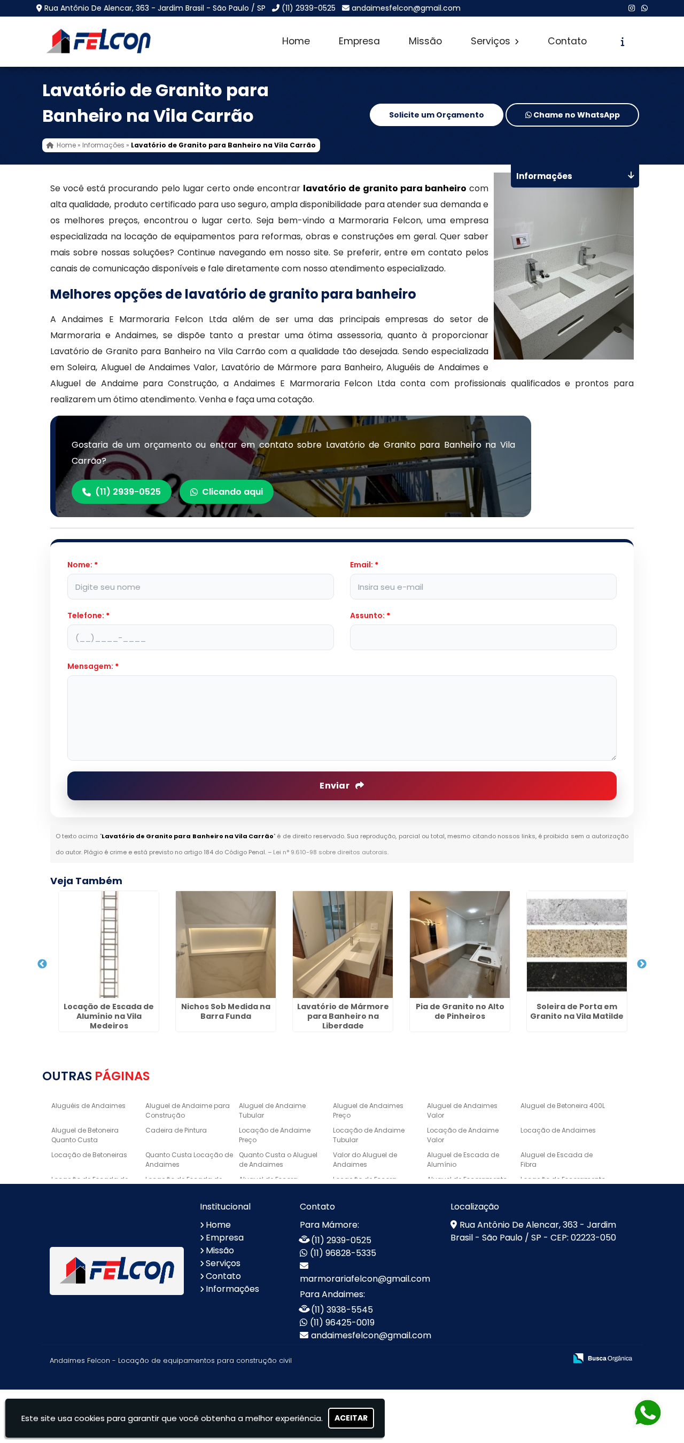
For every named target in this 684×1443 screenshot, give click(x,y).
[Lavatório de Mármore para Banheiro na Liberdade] (343, 944)
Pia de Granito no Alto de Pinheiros (460, 1011)
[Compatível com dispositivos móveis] (553, 1359)
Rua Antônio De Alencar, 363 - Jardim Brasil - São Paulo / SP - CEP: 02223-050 (533, 1231)
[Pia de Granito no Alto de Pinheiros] (460, 944)
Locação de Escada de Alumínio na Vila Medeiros (109, 1016)
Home (296, 41)
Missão (425, 41)
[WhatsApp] (644, 8)
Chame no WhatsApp (576, 115)
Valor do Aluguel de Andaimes (365, 1159)
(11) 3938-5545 (342, 1310)
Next (641, 964)
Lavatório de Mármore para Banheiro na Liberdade (343, 1016)
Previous (42, 964)
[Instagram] (631, 8)
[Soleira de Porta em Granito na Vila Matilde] (577, 944)
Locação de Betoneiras (89, 1154)
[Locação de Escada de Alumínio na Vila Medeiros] (109, 944)
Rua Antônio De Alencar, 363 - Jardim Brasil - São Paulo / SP (155, 8)
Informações (232, 1289)
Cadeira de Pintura (176, 1130)
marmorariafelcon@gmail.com (365, 1279)
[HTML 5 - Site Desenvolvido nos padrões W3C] (479, 1359)
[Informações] (623, 42)
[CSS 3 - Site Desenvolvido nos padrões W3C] (516, 1359)
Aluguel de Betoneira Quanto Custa (85, 1135)
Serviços (492, 41)
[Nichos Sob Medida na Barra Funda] (226, 944)
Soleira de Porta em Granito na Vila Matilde (577, 1011)
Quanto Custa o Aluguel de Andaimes (278, 1159)
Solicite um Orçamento (436, 115)
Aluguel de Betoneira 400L (562, 1105)
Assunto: (370, 615)
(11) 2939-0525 (309, 8)
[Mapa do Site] (451, 1359)
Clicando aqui (232, 492)
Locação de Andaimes (558, 1130)
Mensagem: (93, 666)
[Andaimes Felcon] (117, 1271)
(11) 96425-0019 (342, 1322)
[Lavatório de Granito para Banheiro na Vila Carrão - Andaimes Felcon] (98, 42)
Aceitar (351, 1418)
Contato (567, 41)
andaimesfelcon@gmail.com (406, 8)
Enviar (335, 785)
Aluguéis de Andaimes (88, 1105)
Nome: (82, 564)
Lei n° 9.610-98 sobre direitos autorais (330, 852)
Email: (364, 564)
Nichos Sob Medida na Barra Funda (225, 1011)
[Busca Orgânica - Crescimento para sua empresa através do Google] (602, 1357)
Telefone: (88, 615)
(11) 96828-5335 (343, 1253)
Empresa (359, 41)
